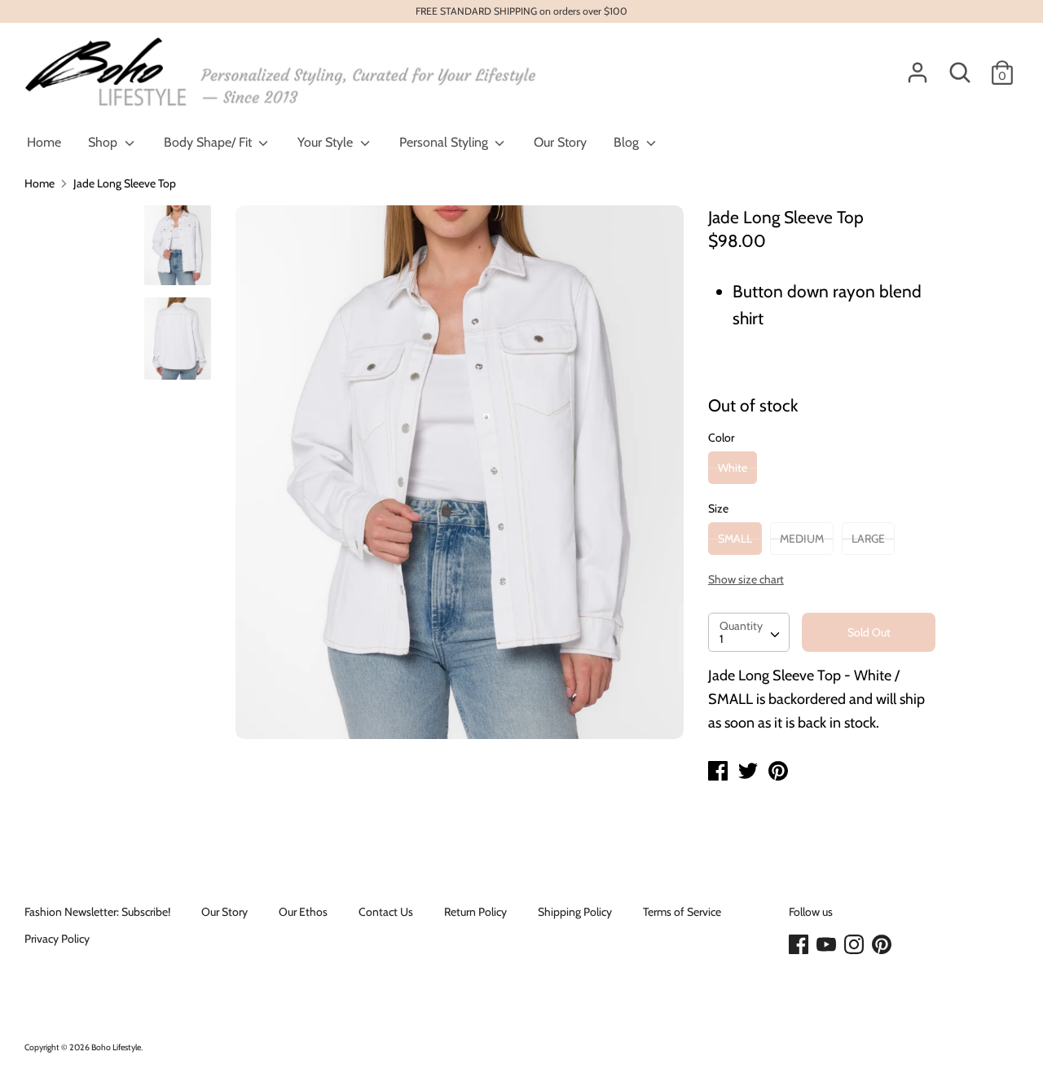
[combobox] (749, 632)
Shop (104, 142)
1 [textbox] (722, 638)
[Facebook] (800, 945)
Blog (628, 142)
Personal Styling (445, 142)
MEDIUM (802, 538)
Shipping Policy (575, 911)
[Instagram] (855, 945)
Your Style (326, 142)
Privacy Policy (57, 938)
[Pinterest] (883, 945)
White (732, 467)
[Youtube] (827, 945)
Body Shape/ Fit (209, 142)
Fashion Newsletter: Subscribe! (97, 911)
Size (718, 508)
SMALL (735, 538)
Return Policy (475, 911)
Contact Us (386, 911)
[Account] (917, 65)
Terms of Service (682, 911)
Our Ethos (303, 911)
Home (44, 142)
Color (721, 437)
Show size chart (746, 579)
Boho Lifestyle (116, 1047)
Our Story (560, 142)
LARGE (868, 538)
